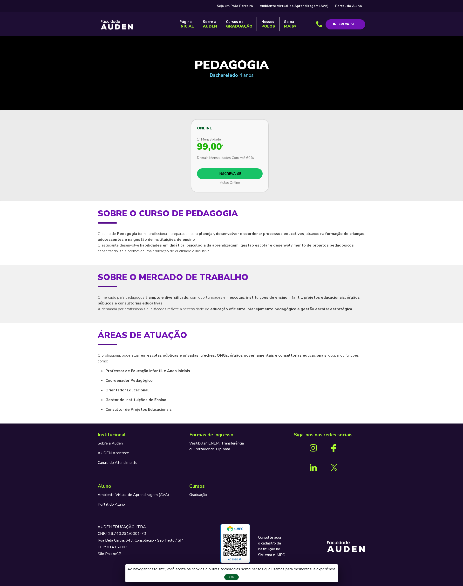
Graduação (198, 494)
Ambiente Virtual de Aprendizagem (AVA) (294, 6)
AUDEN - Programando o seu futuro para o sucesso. (117, 25)
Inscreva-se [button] (344, 24)
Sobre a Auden (110, 443)
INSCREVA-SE (230, 173)
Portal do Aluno (348, 6)
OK (231, 577)
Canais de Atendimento (117, 462)
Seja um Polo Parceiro (235, 6)
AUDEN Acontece (113, 453)
